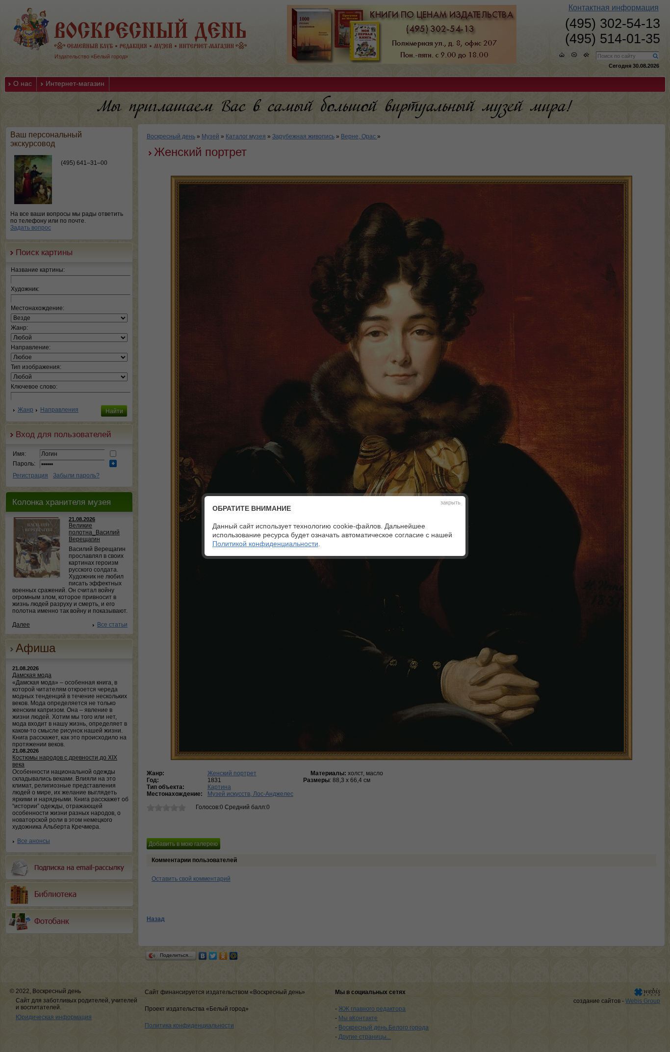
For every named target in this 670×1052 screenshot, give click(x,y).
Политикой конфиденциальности (265, 544)
